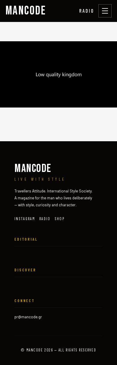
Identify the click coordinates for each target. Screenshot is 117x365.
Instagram (24, 218)
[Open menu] (105, 10)
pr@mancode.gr (28, 316)
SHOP (59, 218)
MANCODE (25, 11)
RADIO (86, 11)
